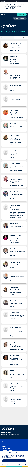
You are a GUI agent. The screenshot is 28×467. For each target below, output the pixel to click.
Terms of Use (6, 448)
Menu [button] (5, 14)
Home (4, 442)
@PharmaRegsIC (7, 432)
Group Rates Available (19, 18)
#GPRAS (7, 429)
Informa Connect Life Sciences (11, 434)
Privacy (4, 446)
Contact (4, 444)
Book (20, 14)
